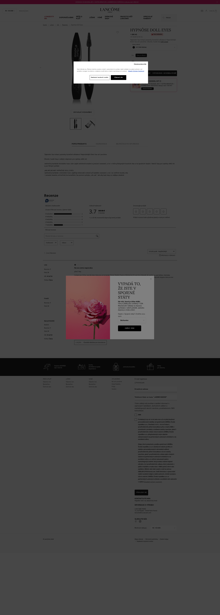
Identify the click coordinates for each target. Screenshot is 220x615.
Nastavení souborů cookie (99, 77)
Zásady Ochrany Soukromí (136, 71)
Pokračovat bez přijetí (140, 64)
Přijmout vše (118, 77)
